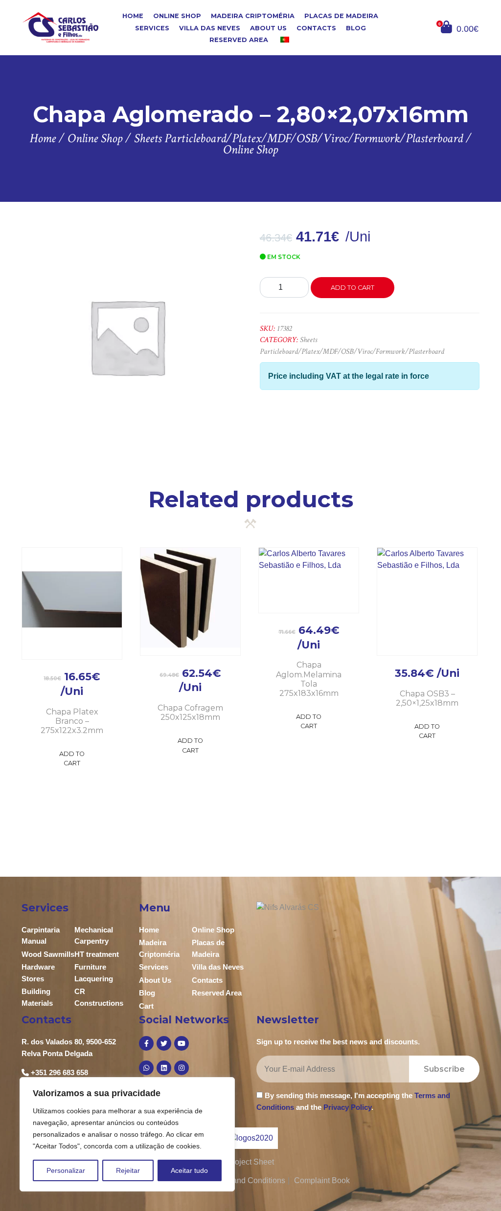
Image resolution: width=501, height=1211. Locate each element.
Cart (146, 1006)
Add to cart (352, 287)
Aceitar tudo (189, 1170)
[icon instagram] (181, 1067)
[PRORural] (263, 1137)
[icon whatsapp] (146, 1067)
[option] (127, 336)
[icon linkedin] (164, 1067)
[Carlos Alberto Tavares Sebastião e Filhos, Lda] (60, 27)
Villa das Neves (209, 27)
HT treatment (96, 954)
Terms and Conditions (247, 1180)
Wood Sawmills (48, 954)
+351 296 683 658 (59, 1072)
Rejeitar (128, 1170)
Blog (356, 27)
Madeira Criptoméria (253, 16)
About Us (268, 27)
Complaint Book (322, 1180)
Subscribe (444, 1069)
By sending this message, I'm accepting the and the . (353, 1101)
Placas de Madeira (341, 16)
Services (152, 27)
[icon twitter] (164, 1043)
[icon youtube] (181, 1043)
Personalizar (65, 1170)
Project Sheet (250, 1162)
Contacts (316, 27)
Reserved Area (238, 39)
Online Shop (177, 16)
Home (132, 16)
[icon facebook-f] (146, 1043)
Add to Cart (72, 758)
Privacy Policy (347, 1107)
